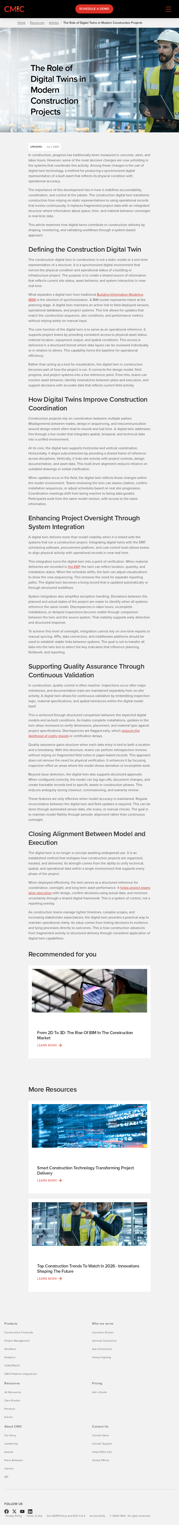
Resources (37, 23)
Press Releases (13, 1460)
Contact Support (102, 1444)
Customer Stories (103, 1332)
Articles (54, 23)
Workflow (10, 1349)
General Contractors (104, 1341)
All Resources (12, 1392)
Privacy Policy (13, 1516)
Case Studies (12, 1400)
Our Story (10, 1435)
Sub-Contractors (102, 1349)
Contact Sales (100, 1435)
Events (8, 1417)
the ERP (74, 566)
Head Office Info (102, 1452)
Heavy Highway (101, 1357)
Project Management (17, 1341)
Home (21, 23)
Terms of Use (34, 1516)
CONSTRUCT (12, 1366)
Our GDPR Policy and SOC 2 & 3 (66, 1516)
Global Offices (100, 1460)
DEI (6, 1477)
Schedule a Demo (94, 9)
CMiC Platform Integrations (20, 1374)
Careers (9, 1468)
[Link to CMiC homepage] (15, 9)
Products (9, 1409)
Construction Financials (18, 1332)
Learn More (47, 1045)
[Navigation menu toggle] (168, 9)
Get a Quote (99, 1392)
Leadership (11, 1444)
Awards (8, 1452)
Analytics (9, 1357)
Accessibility (97, 1516)
